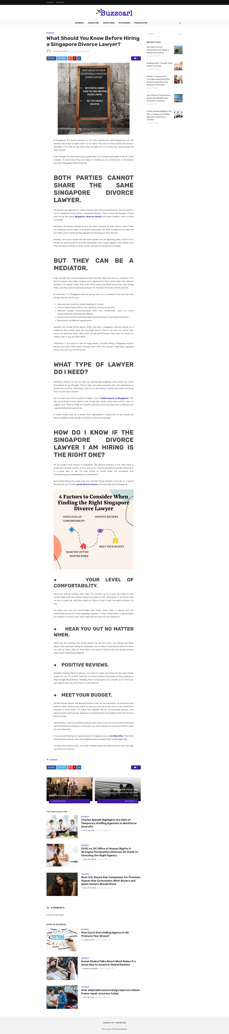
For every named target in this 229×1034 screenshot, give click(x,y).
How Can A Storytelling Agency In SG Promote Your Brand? (105, 934)
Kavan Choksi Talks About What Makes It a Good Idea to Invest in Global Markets (108, 963)
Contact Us (50, 2)
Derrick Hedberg (61, 51)
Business (79, 23)
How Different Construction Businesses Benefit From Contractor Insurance (158, 98)
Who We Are (60, 2)
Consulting (93, 23)
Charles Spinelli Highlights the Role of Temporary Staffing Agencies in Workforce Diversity (109, 823)
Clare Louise (88, 940)
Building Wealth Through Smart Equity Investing (160, 64)
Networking (124, 23)
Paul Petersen (89, 859)
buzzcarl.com (122, 1029)
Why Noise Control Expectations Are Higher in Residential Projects (158, 50)
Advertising (109, 23)
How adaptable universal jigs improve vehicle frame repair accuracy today (110, 992)
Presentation (140, 23)
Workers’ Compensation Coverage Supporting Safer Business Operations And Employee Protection (158, 80)
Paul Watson (88, 830)
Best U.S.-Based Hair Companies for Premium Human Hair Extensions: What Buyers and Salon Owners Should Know (110, 881)
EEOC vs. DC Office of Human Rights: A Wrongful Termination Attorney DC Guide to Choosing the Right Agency (109, 852)
